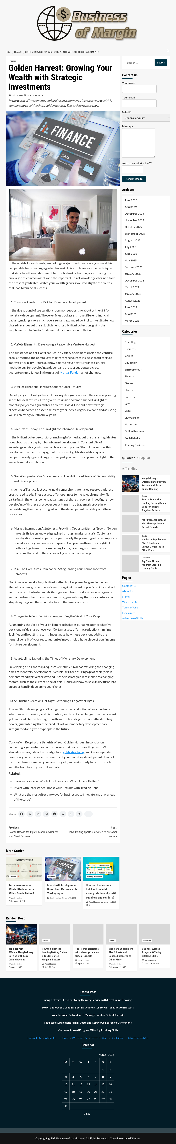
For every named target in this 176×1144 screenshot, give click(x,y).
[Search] (168, 51)
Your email (128, 97)
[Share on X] (29, 814)
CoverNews (117, 1138)
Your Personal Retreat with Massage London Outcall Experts (153, 523)
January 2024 (133, 293)
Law (108, 869)
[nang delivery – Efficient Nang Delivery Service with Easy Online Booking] (130, 483)
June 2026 (131, 200)
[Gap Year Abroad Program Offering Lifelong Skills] (154, 934)
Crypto (129, 355)
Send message (134, 178)
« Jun (87, 1113)
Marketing (91, 873)
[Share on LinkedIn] (38, 814)
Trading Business (94, 877)
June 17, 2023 (70, 898)
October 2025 (133, 226)
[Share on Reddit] (62, 814)
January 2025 (133, 273)
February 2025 (133, 267)
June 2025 (131, 253)
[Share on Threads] (79, 814)
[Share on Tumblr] (71, 814)
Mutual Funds (69, 372)
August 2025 (132, 240)
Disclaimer (128, 612)
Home (126, 596)
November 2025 (134, 220)
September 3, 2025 (18, 901)
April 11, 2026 (83, 964)
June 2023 (131, 307)
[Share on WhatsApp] (46, 814)
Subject (126, 111)
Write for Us (129, 601)
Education (131, 362)
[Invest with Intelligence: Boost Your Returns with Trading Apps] (63, 869)
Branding (91, 865)
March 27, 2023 (110, 902)
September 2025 (135, 233)
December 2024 (134, 280)
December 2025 (134, 213)
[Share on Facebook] (21, 814)
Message (127, 126)
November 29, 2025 (152, 964)
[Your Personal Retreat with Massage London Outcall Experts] (88, 934)
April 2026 (131, 206)
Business (130, 348)
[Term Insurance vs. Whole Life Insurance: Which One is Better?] (24, 869)
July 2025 (130, 247)
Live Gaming (132, 417)
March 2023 (132, 320)
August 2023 (132, 300)
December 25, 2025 (118, 967)
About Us (128, 591)
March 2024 (132, 287)
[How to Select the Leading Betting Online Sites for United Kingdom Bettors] (54, 934)
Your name (128, 83)
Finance (13, 61)
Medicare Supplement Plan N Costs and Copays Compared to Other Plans (88, 1022)
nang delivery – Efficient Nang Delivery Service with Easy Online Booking (88, 999)
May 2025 (131, 260)
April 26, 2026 (50, 967)
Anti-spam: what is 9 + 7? (137, 163)
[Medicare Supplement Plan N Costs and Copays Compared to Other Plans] (121, 934)
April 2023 (131, 313)
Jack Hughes (17, 95)
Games (129, 383)
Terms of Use (130, 607)
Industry (99, 869)
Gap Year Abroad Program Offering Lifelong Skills (151, 565)
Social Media (132, 438)
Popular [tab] (144, 458)
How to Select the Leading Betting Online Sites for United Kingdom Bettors (88, 1007)
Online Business (105, 873)
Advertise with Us (132, 618)
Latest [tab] (130, 458)
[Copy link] (88, 814)
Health (129, 390)
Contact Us (129, 585)
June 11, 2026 (16, 967)
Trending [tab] (130, 468)
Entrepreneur (103, 865)
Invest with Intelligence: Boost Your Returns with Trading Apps (56, 788)
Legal (128, 410)
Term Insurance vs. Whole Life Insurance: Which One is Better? (56, 781)
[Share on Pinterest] (54, 814)
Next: (92, 832)
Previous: (33, 832)
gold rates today (73, 752)
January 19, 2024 (35, 95)
